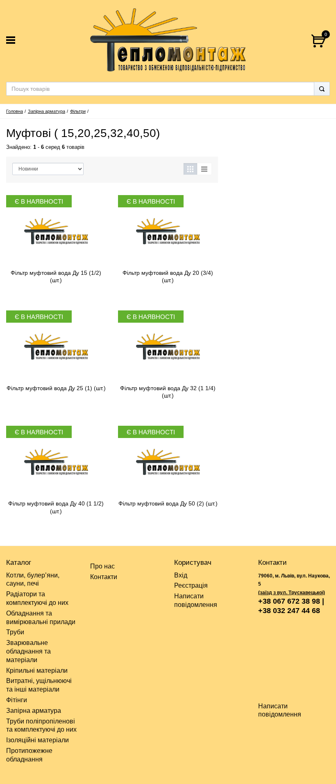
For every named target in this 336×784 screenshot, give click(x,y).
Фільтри (78, 111)
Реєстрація (191, 585)
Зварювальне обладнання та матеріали (28, 651)
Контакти (103, 576)
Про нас (102, 566)
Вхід (180, 575)
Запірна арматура (46, 111)
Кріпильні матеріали (37, 670)
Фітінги (16, 699)
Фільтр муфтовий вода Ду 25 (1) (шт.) (56, 388)
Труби (15, 632)
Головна (14, 111)
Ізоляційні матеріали (37, 740)
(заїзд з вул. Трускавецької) (291, 592)
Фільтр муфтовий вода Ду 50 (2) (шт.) (168, 503)
